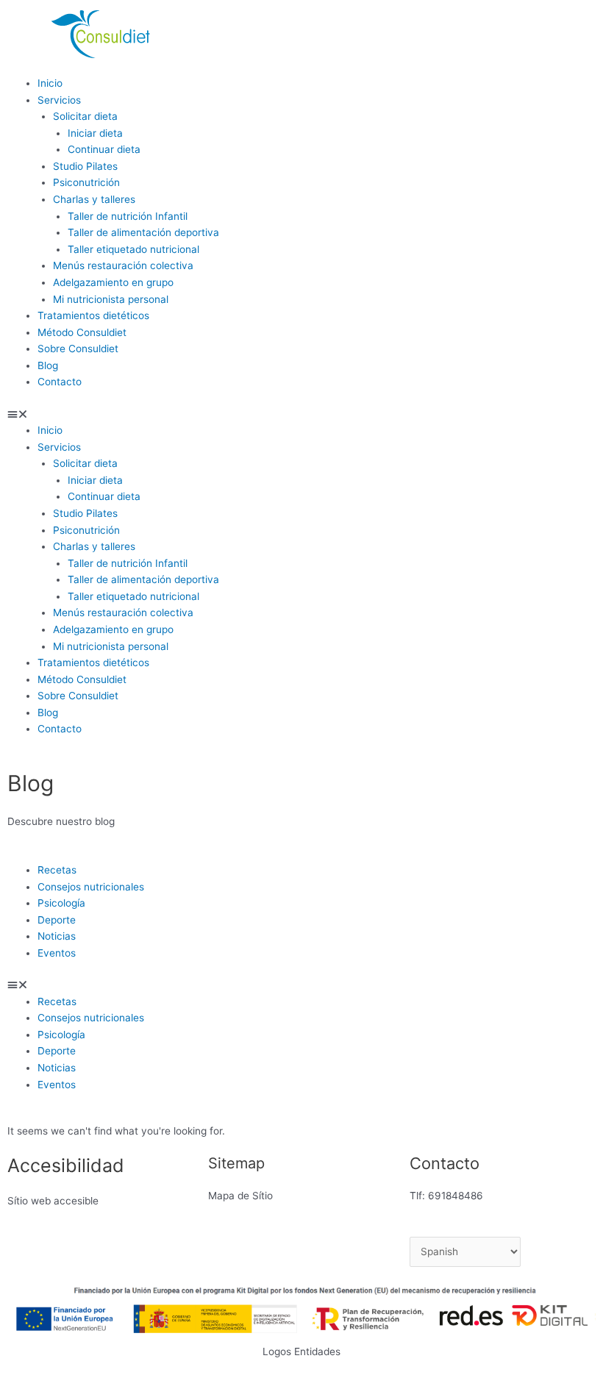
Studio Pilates (85, 166)
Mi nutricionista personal (110, 299)
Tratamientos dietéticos (93, 315)
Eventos (57, 953)
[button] (150, 414)
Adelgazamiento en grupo (113, 282)
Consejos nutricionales (91, 887)
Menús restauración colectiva (123, 265)
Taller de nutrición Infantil (128, 216)
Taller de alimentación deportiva (143, 232)
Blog (48, 365)
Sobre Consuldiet (78, 348)
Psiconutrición (86, 182)
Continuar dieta (104, 149)
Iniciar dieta (95, 133)
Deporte (57, 920)
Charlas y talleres (94, 199)
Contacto (60, 382)
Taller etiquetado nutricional (133, 249)
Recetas (57, 870)
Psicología (61, 903)
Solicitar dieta (85, 116)
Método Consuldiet (82, 332)
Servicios (59, 100)
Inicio (50, 83)
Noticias (57, 936)
